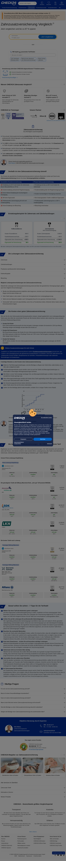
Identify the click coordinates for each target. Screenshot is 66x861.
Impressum (49, 443)
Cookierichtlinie (17, 443)
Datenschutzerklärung (19, 442)
